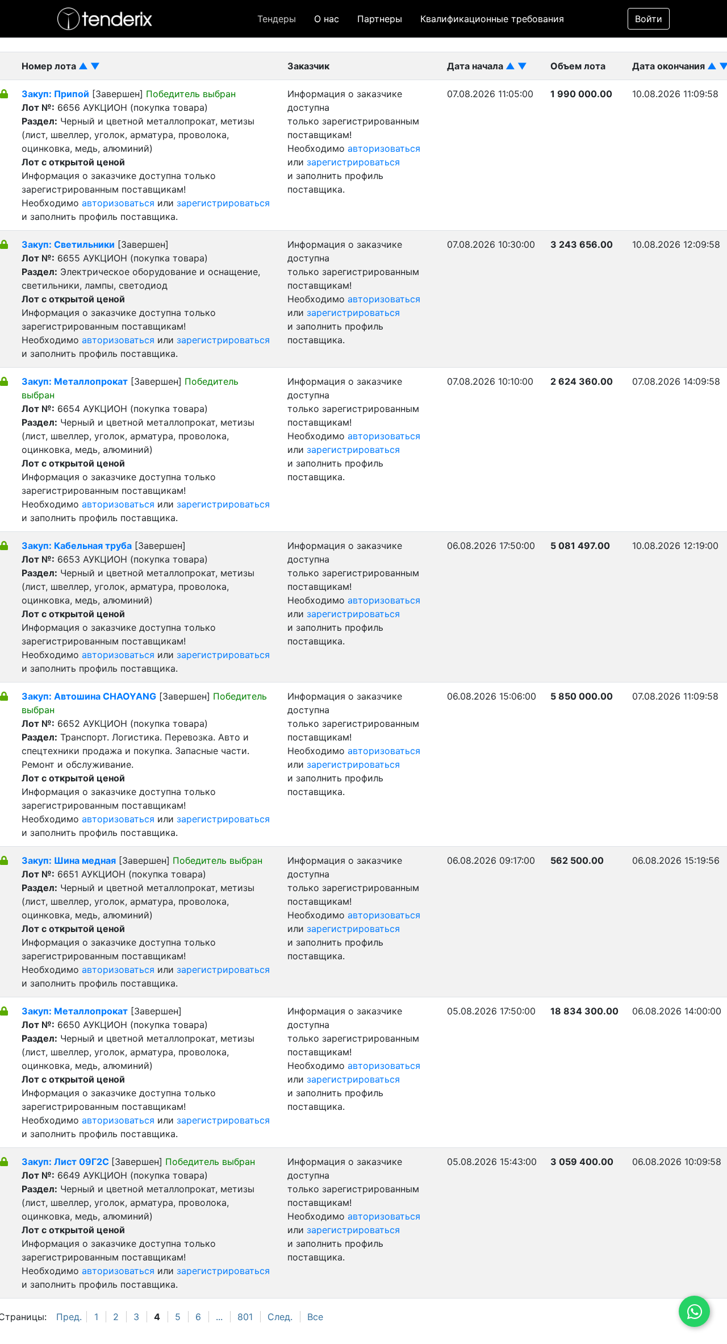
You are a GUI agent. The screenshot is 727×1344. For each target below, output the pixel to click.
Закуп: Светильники (68, 244)
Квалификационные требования (492, 18)
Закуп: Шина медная (69, 860)
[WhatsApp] (694, 1311)
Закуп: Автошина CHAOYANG (89, 696)
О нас (326, 18)
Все (315, 1316)
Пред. (69, 1316)
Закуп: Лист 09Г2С (66, 1161)
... (219, 1316)
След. (280, 1316)
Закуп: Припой (55, 93)
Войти (648, 18)
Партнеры (379, 18)
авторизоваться (118, 203)
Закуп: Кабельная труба (77, 545)
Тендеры (276, 18)
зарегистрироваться (223, 203)
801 (245, 1316)
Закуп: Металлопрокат (75, 381)
